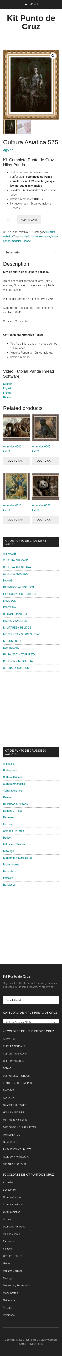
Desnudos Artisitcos (15, 804)
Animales (8, 763)
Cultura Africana (12, 777)
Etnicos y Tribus (12, 810)
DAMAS (8, 580)
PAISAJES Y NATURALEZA (19, 654)
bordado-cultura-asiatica (35, 236)
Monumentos (11, 864)
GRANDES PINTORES (16, 614)
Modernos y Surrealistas (17, 857)
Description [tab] (13, 252)
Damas (7, 797)
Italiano (7, 397)
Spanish (7, 383)
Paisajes (8, 878)
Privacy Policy (35, 1343)
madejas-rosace (21, 241)
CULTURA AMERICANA (17, 567)
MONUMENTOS (12, 641)
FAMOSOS (9, 600)
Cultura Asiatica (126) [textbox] (30, 1022)
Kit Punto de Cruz (31, 22)
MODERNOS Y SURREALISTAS (21, 634)
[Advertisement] (31, 709)
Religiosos (9, 884)
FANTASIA (9, 607)
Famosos (8, 817)
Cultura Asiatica (12, 790)
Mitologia (8, 851)
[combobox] (31, 1021)
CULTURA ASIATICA (15, 573)
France (7, 392)
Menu (33, 4)
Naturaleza (9, 871)
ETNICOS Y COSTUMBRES (19, 594)
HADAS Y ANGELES (15, 621)
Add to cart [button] (16, 460)
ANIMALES (10, 553)
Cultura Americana (14, 784)
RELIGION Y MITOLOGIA (18, 661)
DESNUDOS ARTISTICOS (18, 587)
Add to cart (29, 219)
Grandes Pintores (13, 831)
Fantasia (8, 824)
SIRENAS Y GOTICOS (16, 668)
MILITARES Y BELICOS (17, 627)
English (7, 388)
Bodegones (10, 770)
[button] (53, 56)
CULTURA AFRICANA (15, 560)
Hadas (7, 837)
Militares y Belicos (14, 844)
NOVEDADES (11, 647)
